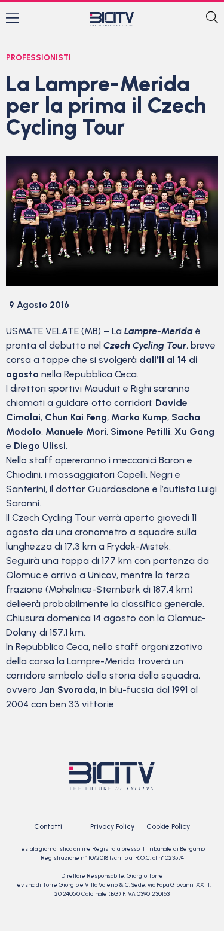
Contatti (48, 826)
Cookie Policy (168, 826)
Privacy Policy (112, 826)
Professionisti (38, 57)
